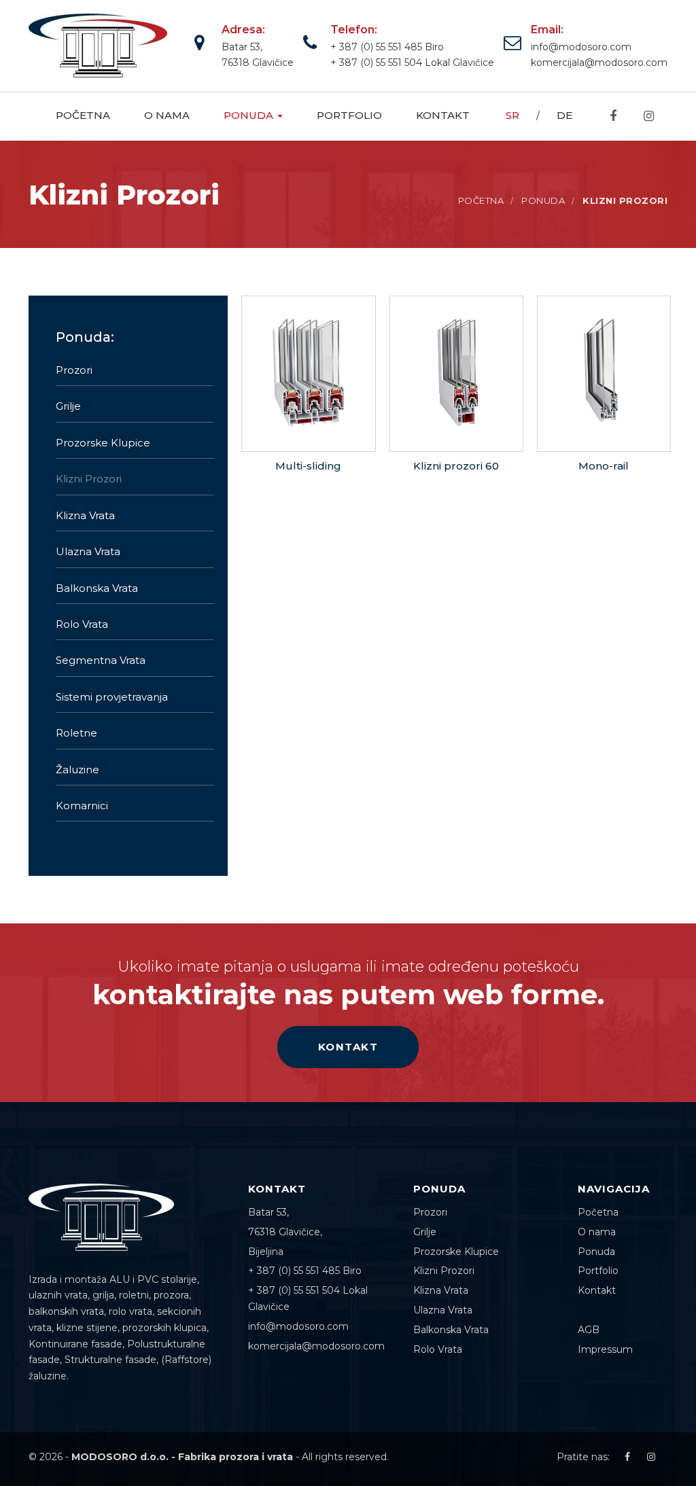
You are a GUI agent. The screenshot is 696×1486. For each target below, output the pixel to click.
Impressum (605, 1349)
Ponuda (250, 115)
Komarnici (82, 805)
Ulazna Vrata (88, 551)
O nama (167, 115)
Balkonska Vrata (97, 588)
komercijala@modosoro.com (599, 62)
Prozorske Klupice (103, 442)
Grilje (68, 406)
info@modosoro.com (581, 47)
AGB (588, 1330)
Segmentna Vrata (100, 660)
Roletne (76, 732)
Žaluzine (77, 769)
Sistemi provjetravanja (112, 696)
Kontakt (443, 115)
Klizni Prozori (89, 478)
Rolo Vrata (82, 624)
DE (564, 115)
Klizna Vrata (85, 515)
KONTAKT (348, 1046)
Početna (83, 115)
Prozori (74, 370)
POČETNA (481, 200)
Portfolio (349, 115)
